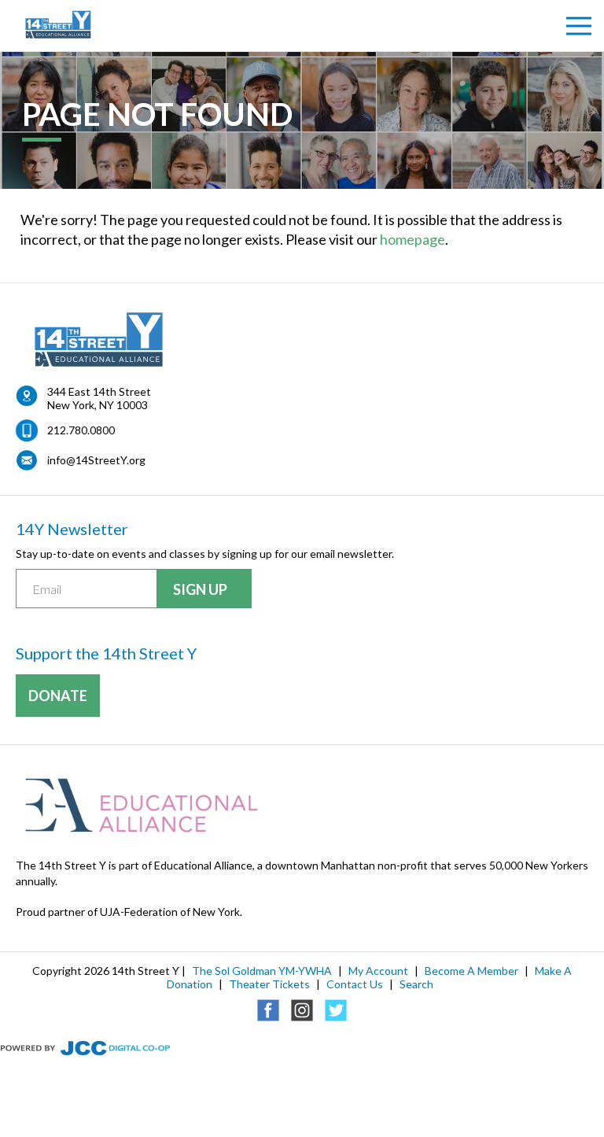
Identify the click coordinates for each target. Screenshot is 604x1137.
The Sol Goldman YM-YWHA (262, 970)
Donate (57, 695)
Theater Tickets (269, 984)
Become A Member (471, 970)
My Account (378, 970)
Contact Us (354, 984)
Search (416, 984)
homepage (412, 239)
